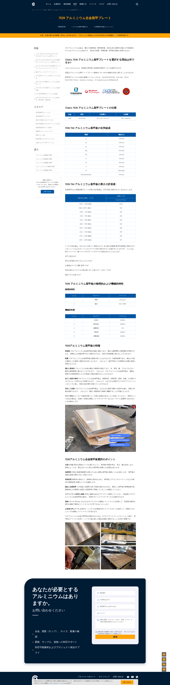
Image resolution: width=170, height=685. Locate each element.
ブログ (101, 4)
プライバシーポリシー (86, 676)
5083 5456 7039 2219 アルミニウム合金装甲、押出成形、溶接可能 (48, 99)
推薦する (83, 4)
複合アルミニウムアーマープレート (46, 72)
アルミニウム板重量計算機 (44, 155)
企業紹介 (57, 4)
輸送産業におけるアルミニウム (45, 139)
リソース (92, 4)
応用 (45, 10)
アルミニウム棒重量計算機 (44, 159)
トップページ (38, 10)
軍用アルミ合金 (40, 135)
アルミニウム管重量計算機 (44, 163)
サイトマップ (104, 676)
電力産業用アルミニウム (43, 113)
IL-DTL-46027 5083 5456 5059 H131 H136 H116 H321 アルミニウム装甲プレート (47, 55)
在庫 (115, 35)
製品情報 (67, 4)
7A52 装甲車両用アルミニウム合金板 (47, 94)
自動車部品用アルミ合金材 (44, 128)
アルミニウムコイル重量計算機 (45, 167)
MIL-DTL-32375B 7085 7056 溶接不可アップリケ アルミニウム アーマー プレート (48, 67)
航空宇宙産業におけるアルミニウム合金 (48, 124)
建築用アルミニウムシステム (44, 131)
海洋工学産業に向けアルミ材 (44, 120)
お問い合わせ (112, 4)
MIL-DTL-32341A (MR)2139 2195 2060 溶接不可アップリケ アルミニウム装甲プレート (48, 61)
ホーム (48, 4)
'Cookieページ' (57, 683)
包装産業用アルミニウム (43, 116)
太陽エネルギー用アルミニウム (45, 143)
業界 (75, 4)
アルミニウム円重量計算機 (44, 170)
